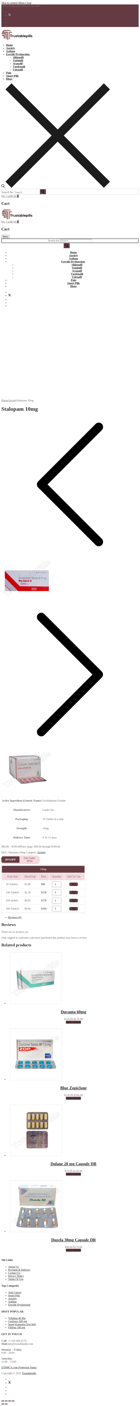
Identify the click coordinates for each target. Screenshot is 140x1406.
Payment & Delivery (19, 1269)
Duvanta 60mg (73, 1012)
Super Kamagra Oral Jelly (22, 1324)
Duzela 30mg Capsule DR (73, 1240)
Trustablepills (29, 1373)
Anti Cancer (14, 1292)
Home (4, 400)
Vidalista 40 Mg (16, 1318)
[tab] (73, 917)
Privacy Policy (16, 1276)
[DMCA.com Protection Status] (19, 1367)
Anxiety (12, 400)
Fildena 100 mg (16, 1327)
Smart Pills (14, 1295)
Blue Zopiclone (73, 1088)
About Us (13, 1266)
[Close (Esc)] (13, 1400)
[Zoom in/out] (2, 1400)
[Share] (9, 1400)
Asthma (12, 1301)
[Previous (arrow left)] (2, 1403)
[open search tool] (55, 186)
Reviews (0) (14, 917)
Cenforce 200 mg (17, 1321)
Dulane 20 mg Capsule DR (73, 1164)
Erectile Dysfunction (19, 1304)
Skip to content (9, 2)
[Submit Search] (67, 245)
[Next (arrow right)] (6, 1403)
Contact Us (14, 1272)
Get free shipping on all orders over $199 (20, 6)
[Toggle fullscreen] (6, 1400)
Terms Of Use (15, 1279)
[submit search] (43, 191)
